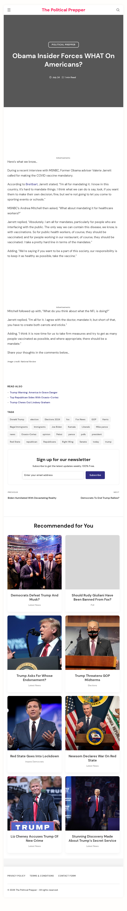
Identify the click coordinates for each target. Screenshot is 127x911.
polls (83, 434)
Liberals (86, 426)
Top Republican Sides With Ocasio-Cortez (34, 397)
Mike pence (102, 426)
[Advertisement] (63, 135)
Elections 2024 (52, 419)
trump (108, 441)
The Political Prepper (63, 10)
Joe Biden (57, 426)
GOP (94, 419)
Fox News (80, 419)
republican (31, 441)
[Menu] (9, 10)
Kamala (72, 426)
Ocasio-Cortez (28, 434)
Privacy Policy (16, 876)
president (97, 434)
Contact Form (67, 876)
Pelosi (59, 434)
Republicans (49, 441)
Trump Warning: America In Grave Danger (33, 392)
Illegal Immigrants (19, 426)
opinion (46, 434)
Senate (83, 441)
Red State (15, 441)
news (12, 434)
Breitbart (32, 184)
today (96, 441)
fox (67, 419)
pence (71, 434)
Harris (105, 419)
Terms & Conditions (42, 876)
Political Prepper (63, 44)
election (34, 419)
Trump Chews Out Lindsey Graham (30, 402)
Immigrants (40, 426)
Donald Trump (17, 419)
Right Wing (67, 441)
